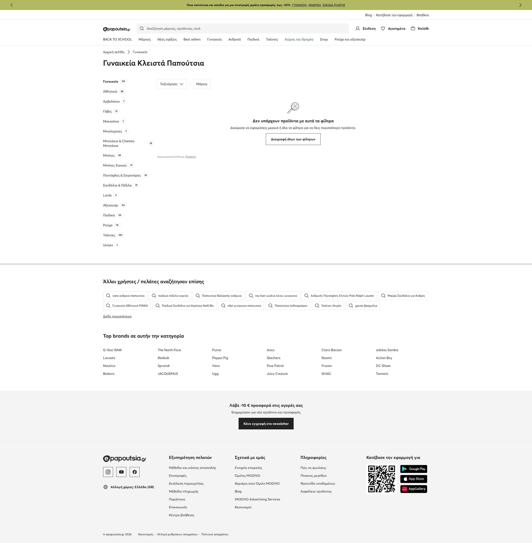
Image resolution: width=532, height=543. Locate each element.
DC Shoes (383, 366)
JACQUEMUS (168, 373)
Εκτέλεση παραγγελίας (200, 483)
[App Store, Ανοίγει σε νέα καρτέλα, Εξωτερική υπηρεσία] (413, 479)
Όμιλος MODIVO (266, 475)
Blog (370, 15)
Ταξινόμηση (168, 84)
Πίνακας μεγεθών (331, 475)
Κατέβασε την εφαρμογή (396, 15)
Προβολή (190, 156)
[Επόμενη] (520, 5)
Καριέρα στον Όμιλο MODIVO (266, 483)
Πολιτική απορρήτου (214, 534)
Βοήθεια (423, 15)
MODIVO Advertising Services (266, 499)
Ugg (215, 373)
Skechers (273, 358)
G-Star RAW (112, 350)
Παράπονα (194, 499)
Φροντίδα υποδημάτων (331, 483)
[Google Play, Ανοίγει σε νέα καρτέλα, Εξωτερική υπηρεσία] (413, 469)
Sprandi (164, 366)
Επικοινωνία (195, 507)
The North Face (169, 350)
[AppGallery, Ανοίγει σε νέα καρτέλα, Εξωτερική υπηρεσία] (413, 489)
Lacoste (109, 358)
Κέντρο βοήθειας (199, 515)
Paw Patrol (275, 366)
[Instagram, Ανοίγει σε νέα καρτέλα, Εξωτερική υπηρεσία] (108, 472)
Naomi (326, 358)
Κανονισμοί (260, 507)
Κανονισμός (145, 534)
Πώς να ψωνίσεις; (330, 467)
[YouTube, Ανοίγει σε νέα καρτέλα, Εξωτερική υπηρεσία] (121, 472)
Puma (216, 350)
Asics (271, 350)
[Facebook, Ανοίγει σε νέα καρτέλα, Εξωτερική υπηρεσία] (135, 472)
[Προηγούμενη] (12, 5)
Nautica (109, 366)
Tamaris (382, 373)
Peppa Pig (220, 358)
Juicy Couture (277, 373)
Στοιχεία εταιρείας (266, 467)
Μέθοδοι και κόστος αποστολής (200, 467)
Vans (216, 366)
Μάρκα (201, 84)
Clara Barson (331, 350)
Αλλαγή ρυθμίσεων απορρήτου (177, 534)
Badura (109, 373)
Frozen (326, 366)
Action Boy (384, 358)
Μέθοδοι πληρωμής (200, 491)
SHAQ (326, 373)
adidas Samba (387, 350)
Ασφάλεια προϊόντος (331, 491)
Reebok (163, 358)
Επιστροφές (195, 475)
